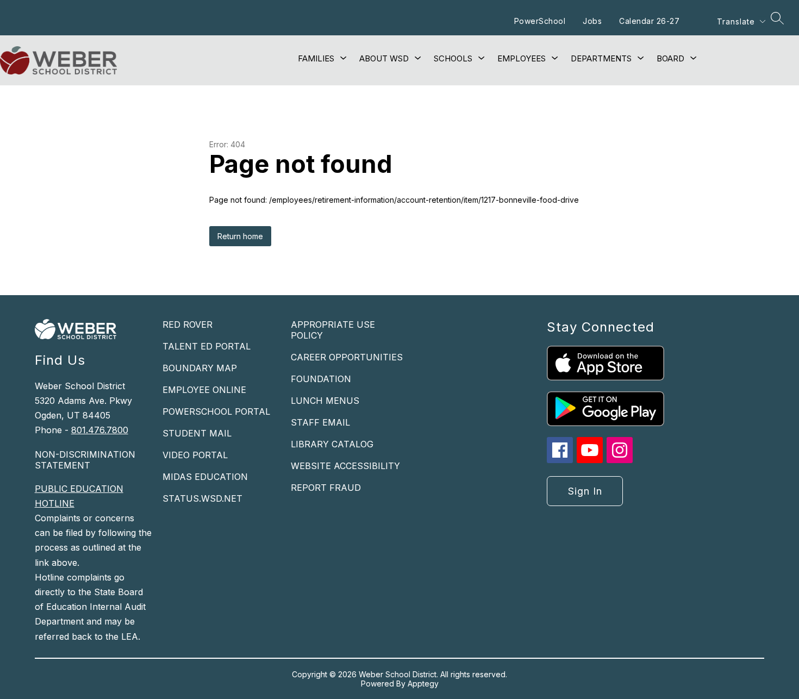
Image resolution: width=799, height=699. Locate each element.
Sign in (585, 491)
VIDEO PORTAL (195, 455)
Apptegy (423, 683)
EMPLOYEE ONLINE (204, 389)
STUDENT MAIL (197, 433)
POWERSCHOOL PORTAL (216, 411)
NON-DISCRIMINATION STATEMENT (85, 460)
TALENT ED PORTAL (207, 346)
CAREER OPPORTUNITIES (347, 357)
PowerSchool (540, 21)
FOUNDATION (321, 378)
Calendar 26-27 (649, 21)
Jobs (592, 21)
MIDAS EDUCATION (205, 476)
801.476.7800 (99, 430)
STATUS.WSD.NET (202, 498)
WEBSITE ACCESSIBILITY (345, 465)
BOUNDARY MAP (200, 368)
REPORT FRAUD (326, 487)
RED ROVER (188, 324)
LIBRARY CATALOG (332, 444)
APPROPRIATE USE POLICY (333, 330)
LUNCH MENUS (325, 400)
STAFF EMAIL (320, 422)
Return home (240, 236)
